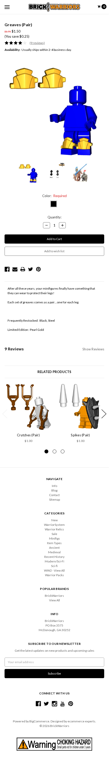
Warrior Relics (54, 529)
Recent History (54, 557)
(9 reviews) (37, 43)
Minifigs (54, 538)
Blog (54, 490)
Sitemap (54, 499)
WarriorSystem (54, 525)
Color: (54, 196)
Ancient (54, 547)
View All (54, 600)
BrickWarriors (54, 596)
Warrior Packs (54, 575)
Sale (54, 534)
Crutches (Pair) (28, 435)
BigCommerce (39, 721)
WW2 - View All (54, 570)
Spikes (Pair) (80, 435)
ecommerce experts (81, 721)
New (54, 520)
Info (54, 486)
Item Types (54, 543)
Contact (54, 495)
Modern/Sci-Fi (54, 561)
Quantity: (54, 217)
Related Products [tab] (54, 372)
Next (104, 414)
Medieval (54, 552)
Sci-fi (54, 566)
